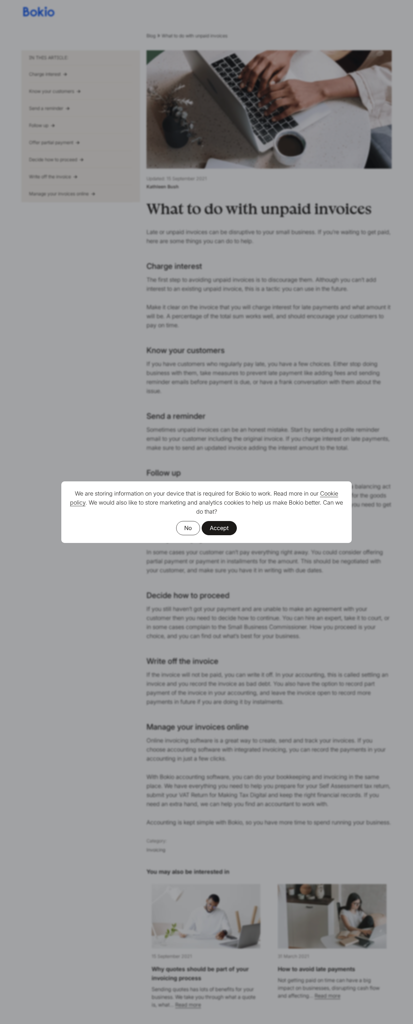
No (188, 528)
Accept (219, 528)
